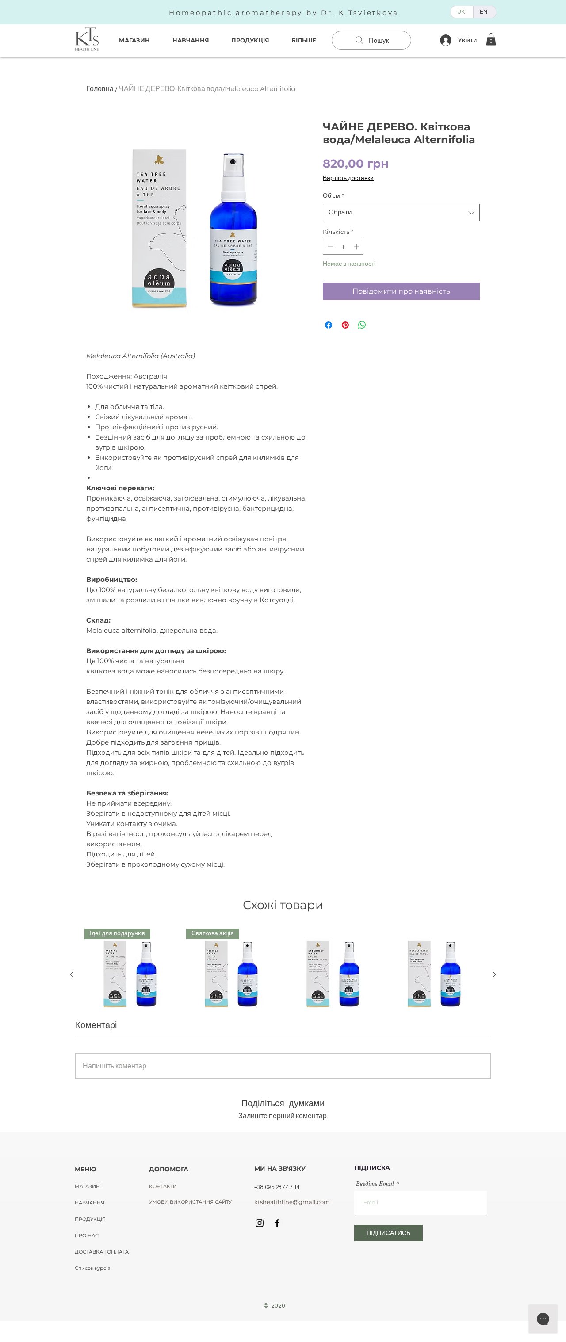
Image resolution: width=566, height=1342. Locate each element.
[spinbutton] (343, 246)
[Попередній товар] (71, 974)
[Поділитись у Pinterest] (345, 325)
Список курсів (93, 1268)
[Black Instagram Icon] (259, 1223)
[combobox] (401, 212)
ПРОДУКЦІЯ (90, 1219)
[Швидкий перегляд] (333, 975)
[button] (491, 39)
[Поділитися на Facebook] (328, 325)
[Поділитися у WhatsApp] (362, 325)
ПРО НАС (87, 1235)
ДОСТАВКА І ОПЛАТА (102, 1252)
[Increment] (357, 246)
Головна (100, 88)
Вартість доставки (348, 178)
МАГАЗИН (87, 1186)
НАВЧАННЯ (89, 1203)
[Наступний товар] (494, 974)
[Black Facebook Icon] (277, 1223)
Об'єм (333, 196)
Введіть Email (375, 1184)
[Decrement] (329, 246)
